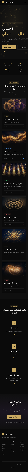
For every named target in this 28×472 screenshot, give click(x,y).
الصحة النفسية (3, 453)
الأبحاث (12, 449)
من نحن (12, 444)
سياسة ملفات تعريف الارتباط (23, 450)
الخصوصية (22, 444)
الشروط (22, 446)
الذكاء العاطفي (3, 447)
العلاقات (3, 457)
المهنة (3, 450)
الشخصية (4, 444)
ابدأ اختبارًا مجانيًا (8, 47)
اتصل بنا (12, 451)
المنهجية (12, 446)
